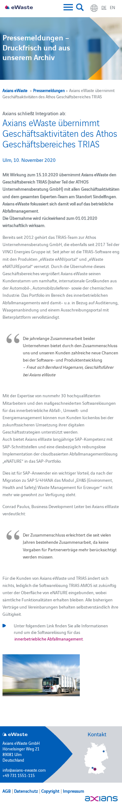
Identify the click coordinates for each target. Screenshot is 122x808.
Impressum (73, 791)
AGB (7, 791)
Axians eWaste (15, 90)
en (112, 7)
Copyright (50, 791)
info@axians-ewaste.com (24, 770)
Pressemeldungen (49, 90)
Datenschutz (26, 791)
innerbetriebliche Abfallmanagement (48, 639)
